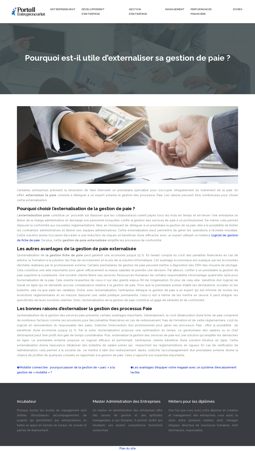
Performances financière (201, 11)
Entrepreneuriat (63, 9)
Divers (237, 9)
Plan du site (127, 448)
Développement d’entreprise (93, 11)
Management (175, 9)
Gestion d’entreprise (138, 11)
